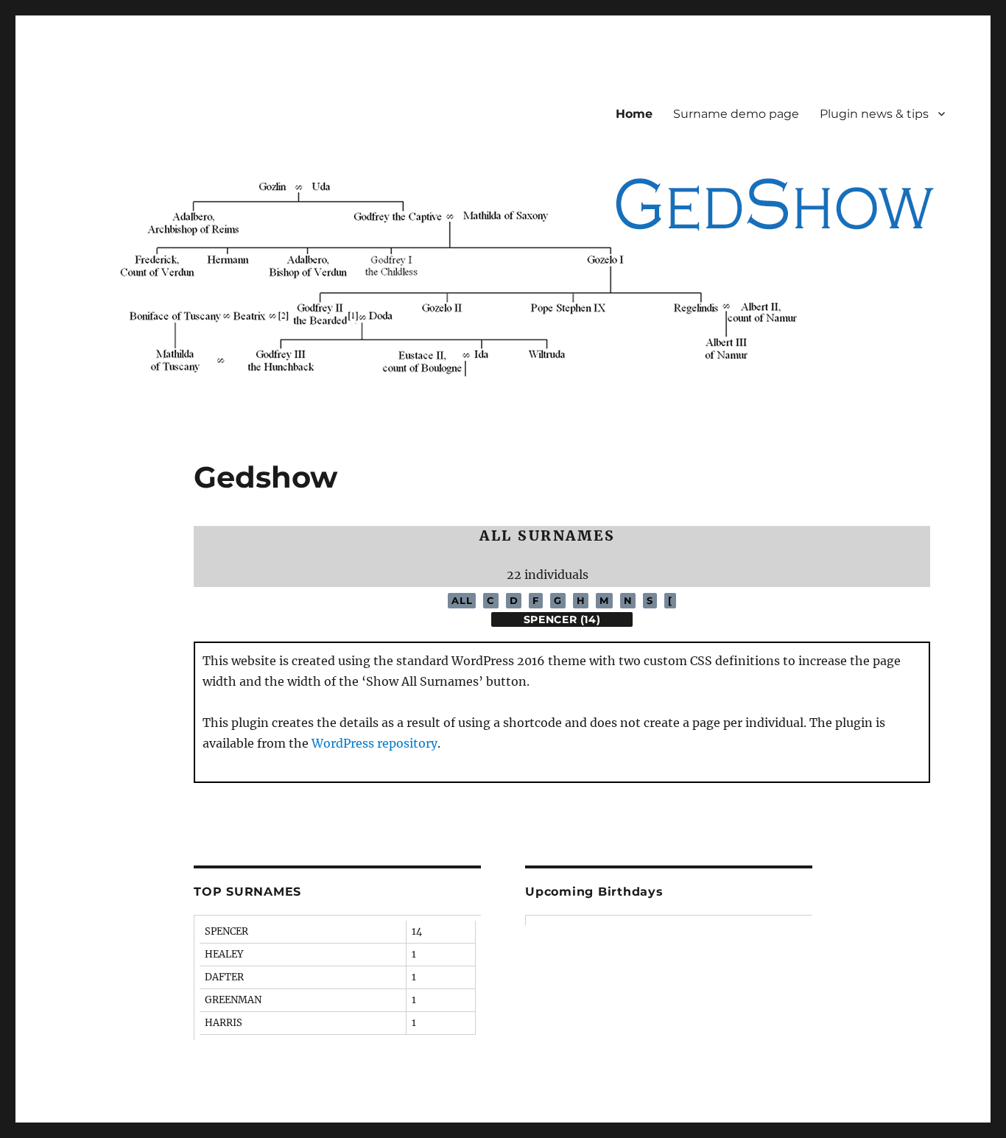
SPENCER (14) (562, 619)
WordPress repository (374, 743)
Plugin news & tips (874, 114)
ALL (461, 600)
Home (634, 114)
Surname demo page (736, 114)
